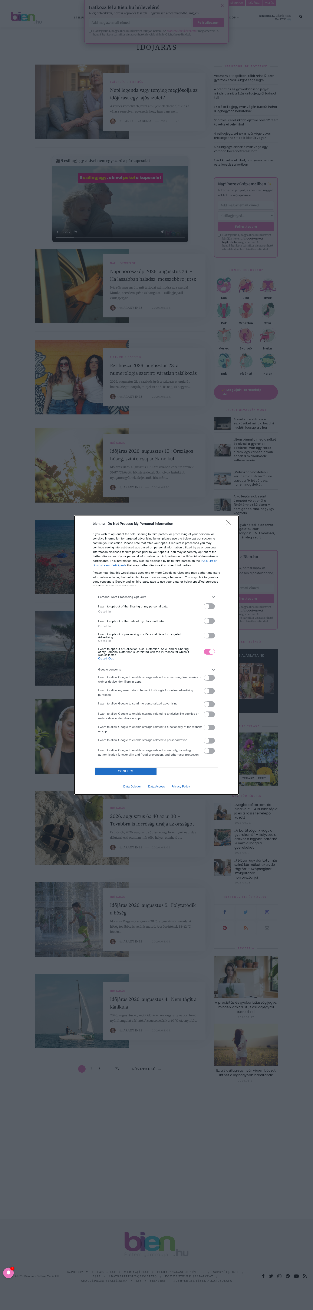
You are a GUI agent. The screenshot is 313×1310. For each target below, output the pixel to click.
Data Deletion (132, 786)
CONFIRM (126, 771)
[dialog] (156, 655)
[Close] (230, 524)
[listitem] (156, 597)
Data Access (156, 786)
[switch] (209, 606)
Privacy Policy (180, 786)
